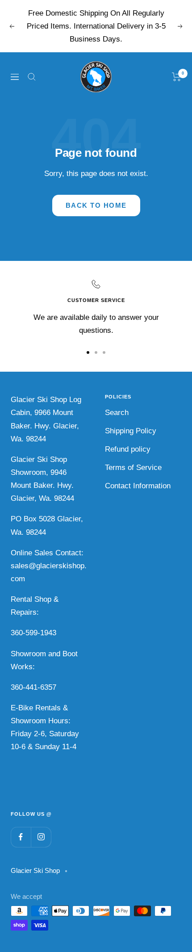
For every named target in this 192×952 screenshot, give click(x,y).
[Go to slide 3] (104, 352)
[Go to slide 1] (88, 352)
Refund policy (127, 449)
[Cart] (176, 76)
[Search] (32, 77)
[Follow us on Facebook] (21, 837)
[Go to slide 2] (96, 352)
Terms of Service (133, 467)
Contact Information (138, 486)
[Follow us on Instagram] (41, 837)
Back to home (96, 205)
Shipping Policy (130, 431)
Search (117, 412)
